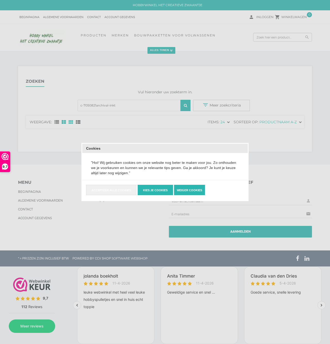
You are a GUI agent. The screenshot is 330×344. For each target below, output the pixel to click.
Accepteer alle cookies (111, 190)
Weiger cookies (189, 190)
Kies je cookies (155, 190)
